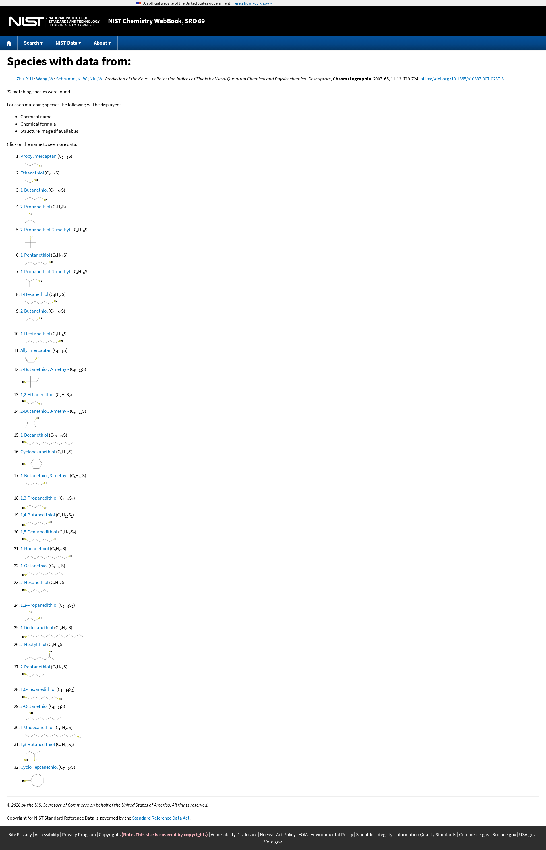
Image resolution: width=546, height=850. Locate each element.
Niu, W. (96, 79)
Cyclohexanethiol (37, 451)
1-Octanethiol (34, 565)
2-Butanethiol (34, 311)
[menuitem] (9, 43)
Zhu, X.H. (25, 79)
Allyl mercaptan (36, 350)
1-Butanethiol (34, 190)
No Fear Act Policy (278, 834)
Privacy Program (79, 834)
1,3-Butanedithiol (37, 744)
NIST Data (66, 43)
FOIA (303, 834)
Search (31, 43)
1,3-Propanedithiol (38, 498)
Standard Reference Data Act (160, 818)
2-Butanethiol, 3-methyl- (44, 411)
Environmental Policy (332, 834)
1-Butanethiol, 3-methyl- (44, 475)
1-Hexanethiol (34, 294)
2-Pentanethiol (35, 667)
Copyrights (110, 834)
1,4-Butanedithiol (37, 515)
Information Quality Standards (425, 834)
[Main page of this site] (9, 43)
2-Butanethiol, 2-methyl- (44, 369)
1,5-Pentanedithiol (38, 532)
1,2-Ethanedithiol (37, 394)
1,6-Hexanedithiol (37, 689)
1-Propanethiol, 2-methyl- (45, 271)
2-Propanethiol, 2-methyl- (45, 229)
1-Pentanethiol (35, 255)
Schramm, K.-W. (72, 79)
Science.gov (504, 834)
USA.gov (527, 834)
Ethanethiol (32, 173)
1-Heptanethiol (35, 334)
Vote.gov (273, 842)
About (100, 43)
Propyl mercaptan (38, 156)
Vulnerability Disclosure (234, 834)
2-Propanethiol (35, 206)
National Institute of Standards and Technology (54, 21)
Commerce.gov (474, 834)
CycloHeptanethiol (39, 767)
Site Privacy (20, 834)
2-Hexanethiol (34, 582)
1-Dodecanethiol (36, 627)
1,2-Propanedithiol (38, 605)
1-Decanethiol (34, 435)
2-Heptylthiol (33, 644)
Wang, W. (45, 79)
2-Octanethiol (34, 706)
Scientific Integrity (374, 834)
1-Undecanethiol (36, 727)
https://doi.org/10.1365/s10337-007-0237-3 (462, 79)
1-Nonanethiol (34, 548)
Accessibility (47, 834)
